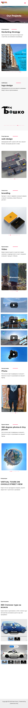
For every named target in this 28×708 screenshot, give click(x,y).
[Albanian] (2, 2)
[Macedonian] (6, 2)
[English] (4, 2)
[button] (4, 125)
